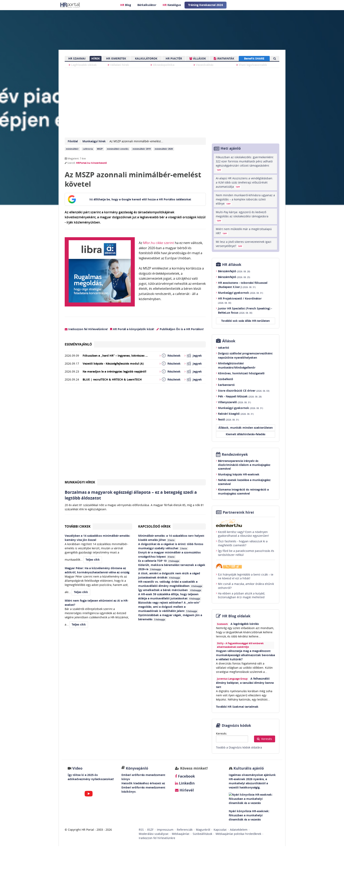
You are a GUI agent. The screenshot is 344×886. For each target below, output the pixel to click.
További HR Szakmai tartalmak (237, 706)
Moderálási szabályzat (153, 834)
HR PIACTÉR (174, 58)
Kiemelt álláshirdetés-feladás (245, 434)
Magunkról (203, 829)
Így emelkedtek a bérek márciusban (169, 590)
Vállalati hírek (119, 65)
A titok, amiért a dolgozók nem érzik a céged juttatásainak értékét (169, 575)
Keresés (221, 733)
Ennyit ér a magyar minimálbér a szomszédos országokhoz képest (169, 554)
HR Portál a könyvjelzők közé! (133, 329)
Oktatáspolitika (163, 65)
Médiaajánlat (180, 834)
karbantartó (226, 385)
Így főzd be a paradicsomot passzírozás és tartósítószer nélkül (246, 553)
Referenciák (185, 829)
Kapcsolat (220, 829)
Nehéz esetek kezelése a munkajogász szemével (244, 482)
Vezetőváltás (204, 65)
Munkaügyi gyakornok (240, 293)
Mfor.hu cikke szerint (158, 243)
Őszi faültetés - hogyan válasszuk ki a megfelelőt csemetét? (243, 543)
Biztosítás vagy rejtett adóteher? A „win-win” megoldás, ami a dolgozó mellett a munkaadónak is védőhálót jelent (169, 607)
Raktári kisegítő (236, 414)
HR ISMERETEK (116, 58)
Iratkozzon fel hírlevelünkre (157, 838)
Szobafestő (225, 379)
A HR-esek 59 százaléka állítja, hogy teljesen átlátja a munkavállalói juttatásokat (169, 596)
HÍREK (95, 58)
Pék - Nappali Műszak (240, 396)
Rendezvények (235, 454)
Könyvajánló (137, 768)
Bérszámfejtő (234, 271)
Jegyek (197, 355)
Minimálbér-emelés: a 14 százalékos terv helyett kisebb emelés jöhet (171, 538)
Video (77, 768)
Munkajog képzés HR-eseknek (238, 474)
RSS (141, 829)
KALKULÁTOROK (146, 58)
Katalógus (172, 5)
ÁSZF (150, 829)
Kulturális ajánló (248, 768)
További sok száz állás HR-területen (245, 321)
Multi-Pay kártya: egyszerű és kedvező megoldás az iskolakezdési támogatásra (242, 216)
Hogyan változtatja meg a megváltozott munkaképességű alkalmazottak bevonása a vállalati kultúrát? (245, 655)
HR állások (231, 264)
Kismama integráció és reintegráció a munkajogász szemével (243, 491)
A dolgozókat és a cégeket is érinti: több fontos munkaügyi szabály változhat (170, 546)
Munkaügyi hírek (94, 141)
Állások (228, 341)
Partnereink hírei (238, 512)
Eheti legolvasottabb (252, 65)
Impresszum (165, 829)
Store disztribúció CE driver (243, 390)
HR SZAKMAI (77, 58)
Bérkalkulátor (146, 5)
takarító (223, 347)
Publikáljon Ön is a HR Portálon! (181, 329)
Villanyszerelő (234, 402)
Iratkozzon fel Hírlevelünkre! (87, 329)
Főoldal (73, 141)
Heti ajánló (231, 148)
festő (228, 419)
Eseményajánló (78, 344)
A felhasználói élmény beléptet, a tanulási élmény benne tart (245, 683)
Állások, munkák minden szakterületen (245, 427)
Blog (125, 5)
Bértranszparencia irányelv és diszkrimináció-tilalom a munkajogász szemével (244, 464)
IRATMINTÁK (225, 58)
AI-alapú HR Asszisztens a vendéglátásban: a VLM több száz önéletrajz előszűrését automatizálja (244, 182)
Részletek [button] (174, 355)
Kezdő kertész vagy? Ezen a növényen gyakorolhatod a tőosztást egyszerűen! (243, 534)
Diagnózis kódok (236, 725)
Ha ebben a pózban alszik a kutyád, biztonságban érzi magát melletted (241, 595)
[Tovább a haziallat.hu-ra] (245, 566)
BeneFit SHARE (254, 58)
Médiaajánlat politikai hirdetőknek (238, 834)
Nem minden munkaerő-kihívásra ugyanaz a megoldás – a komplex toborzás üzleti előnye (245, 199)
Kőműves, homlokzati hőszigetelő (241, 373)
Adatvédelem (238, 829)
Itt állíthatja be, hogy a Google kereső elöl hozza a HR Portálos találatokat (140, 199)
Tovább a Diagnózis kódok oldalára (239, 747)
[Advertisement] (135, 433)
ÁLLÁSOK (199, 58)
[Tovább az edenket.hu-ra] (245, 523)
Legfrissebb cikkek (83, 65)
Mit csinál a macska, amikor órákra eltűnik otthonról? (246, 586)
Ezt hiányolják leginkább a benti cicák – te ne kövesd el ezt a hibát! (245, 576)
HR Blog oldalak (236, 616)
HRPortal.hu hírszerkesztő (91, 163)
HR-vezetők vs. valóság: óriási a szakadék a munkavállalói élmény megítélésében (170, 584)
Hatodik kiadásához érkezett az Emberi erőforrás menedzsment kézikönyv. (143, 787)
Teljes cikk (93, 559)
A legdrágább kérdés (245, 624)
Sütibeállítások (202, 834)
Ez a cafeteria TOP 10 (158, 561)
